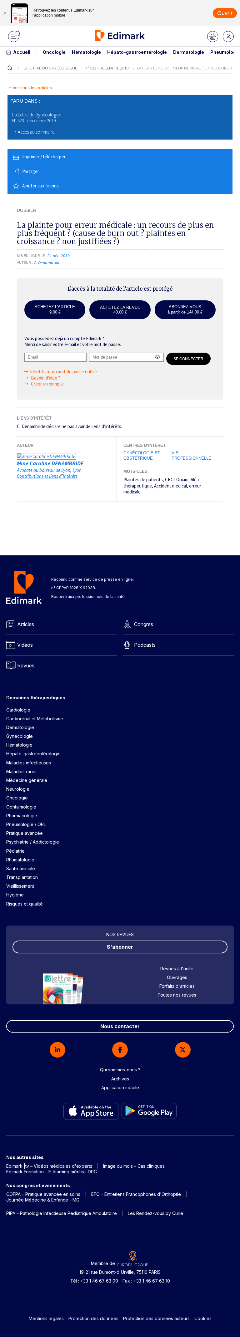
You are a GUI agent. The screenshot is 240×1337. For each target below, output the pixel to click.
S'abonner (120, 947)
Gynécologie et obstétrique (141, 456)
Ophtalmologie (21, 806)
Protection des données (93, 1318)
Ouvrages (177, 977)
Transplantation (22, 877)
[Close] (5, 13)
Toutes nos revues (177, 995)
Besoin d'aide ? (45, 378)
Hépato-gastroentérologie (137, 52)
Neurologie (17, 789)
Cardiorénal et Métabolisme (34, 718)
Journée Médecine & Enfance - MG (42, 1199)
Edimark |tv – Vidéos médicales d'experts (49, 1166)
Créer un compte (47, 384)
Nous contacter (120, 1026)
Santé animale (20, 868)
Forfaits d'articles (177, 986)
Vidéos (25, 645)
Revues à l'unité (176, 968)
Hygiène (15, 894)
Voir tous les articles (32, 87)
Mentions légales (46, 1318)
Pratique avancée (24, 833)
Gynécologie (19, 736)
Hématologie (86, 52)
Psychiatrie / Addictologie (32, 842)
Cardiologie (18, 709)
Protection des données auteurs (156, 1318)
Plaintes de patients (143, 479)
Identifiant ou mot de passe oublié (63, 372)
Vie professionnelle (191, 456)
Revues (25, 665)
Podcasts (145, 645)
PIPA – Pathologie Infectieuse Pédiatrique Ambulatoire (61, 1213)
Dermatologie (188, 52)
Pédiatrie (15, 851)
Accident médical (170, 486)
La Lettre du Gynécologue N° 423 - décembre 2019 (36, 118)
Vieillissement (20, 886)
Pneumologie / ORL (26, 824)
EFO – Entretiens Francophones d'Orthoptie (136, 1194)
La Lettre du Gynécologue (50, 68)
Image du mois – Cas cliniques (134, 1166)
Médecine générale (26, 780)
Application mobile (120, 1087)
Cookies (203, 1318)
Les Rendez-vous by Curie (155, 1213)
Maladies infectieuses (28, 762)
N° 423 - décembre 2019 (107, 68)
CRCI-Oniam (176, 479)
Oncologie (54, 52)
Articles (25, 624)
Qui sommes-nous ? (120, 1069)
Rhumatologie (20, 859)
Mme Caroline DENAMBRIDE (50, 463)
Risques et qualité (24, 903)
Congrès (143, 624)
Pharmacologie (21, 815)
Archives (120, 1078)
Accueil (21, 52)
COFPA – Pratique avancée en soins (43, 1194)
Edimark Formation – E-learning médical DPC (51, 1171)
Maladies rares (21, 771)
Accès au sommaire (36, 132)
